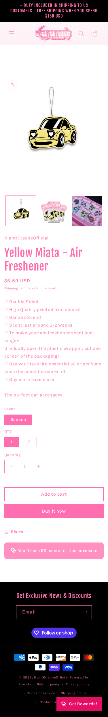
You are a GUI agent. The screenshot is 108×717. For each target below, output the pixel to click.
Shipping (11, 288)
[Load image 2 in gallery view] (54, 211)
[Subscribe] (85, 612)
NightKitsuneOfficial (51, 677)
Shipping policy (74, 693)
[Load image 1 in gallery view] (21, 211)
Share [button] (17, 531)
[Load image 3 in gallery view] (87, 211)
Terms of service (41, 693)
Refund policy (48, 684)
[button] (11, 33)
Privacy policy (78, 684)
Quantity (12, 455)
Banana (18, 419)
